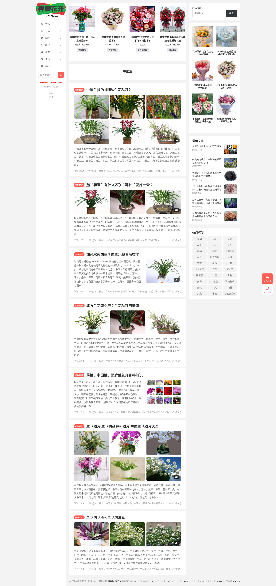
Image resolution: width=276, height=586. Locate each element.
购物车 (56, 86)
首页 (45, 24)
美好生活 (79, 254)
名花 (134, 170)
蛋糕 (45, 51)
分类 (45, 31)
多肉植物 (229, 251)
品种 (140, 170)
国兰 (157, 291)
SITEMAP (102, 581)
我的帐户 (47, 86)
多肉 (199, 281)
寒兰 (157, 240)
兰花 (116, 170)
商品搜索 (196, 8)
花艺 (45, 65)
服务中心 (92, 581)
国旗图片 (214, 257)
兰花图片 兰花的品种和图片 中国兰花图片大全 (122, 426)
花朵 (230, 244)
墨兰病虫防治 (138, 412)
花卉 (230, 238)
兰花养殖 (136, 360)
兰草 (155, 568)
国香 (162, 568)
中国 (214, 293)
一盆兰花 (110, 240)
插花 (214, 251)
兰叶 (138, 240)
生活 (45, 58)
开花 (214, 269)
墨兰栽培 (125, 412)
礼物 (199, 251)
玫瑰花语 (229, 281)
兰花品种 (125, 170)
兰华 (116, 568)
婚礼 (199, 287)
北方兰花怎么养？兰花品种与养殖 (112, 305)
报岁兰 (165, 412)
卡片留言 (199, 269)
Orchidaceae (112, 291)
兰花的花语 (145, 568)
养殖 (155, 360)
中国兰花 (129, 240)
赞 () (176, 170)
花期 (214, 287)
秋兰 (164, 170)
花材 (230, 287)
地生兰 (163, 360)
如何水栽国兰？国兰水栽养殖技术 (112, 254)
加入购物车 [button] (142, 50)
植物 (45, 45)
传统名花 (118, 360)
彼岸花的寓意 (153, 412)
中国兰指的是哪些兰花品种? (108, 89)
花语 (199, 244)
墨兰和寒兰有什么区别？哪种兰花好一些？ (119, 184)
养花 (230, 275)
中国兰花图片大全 (158, 503)
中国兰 (109, 170)
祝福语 (199, 275)
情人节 (229, 269)
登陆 (51, 93)
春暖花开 (51, 9)
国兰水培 (165, 291)
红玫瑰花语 (229, 293)
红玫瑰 (214, 281)
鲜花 (45, 38)
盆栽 (199, 257)
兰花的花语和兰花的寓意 (105, 517)
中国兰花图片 (140, 503)
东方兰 (124, 291)
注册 (51, 96)
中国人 (109, 503)
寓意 (199, 293)
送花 (230, 263)
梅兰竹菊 (148, 170)
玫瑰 (230, 257)
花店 (214, 275)
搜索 (231, 13)
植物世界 (79, 89)
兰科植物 (142, 291)
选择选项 (82, 50)
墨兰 (151, 240)
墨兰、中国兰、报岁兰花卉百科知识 (114, 374)
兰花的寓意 (132, 568)
